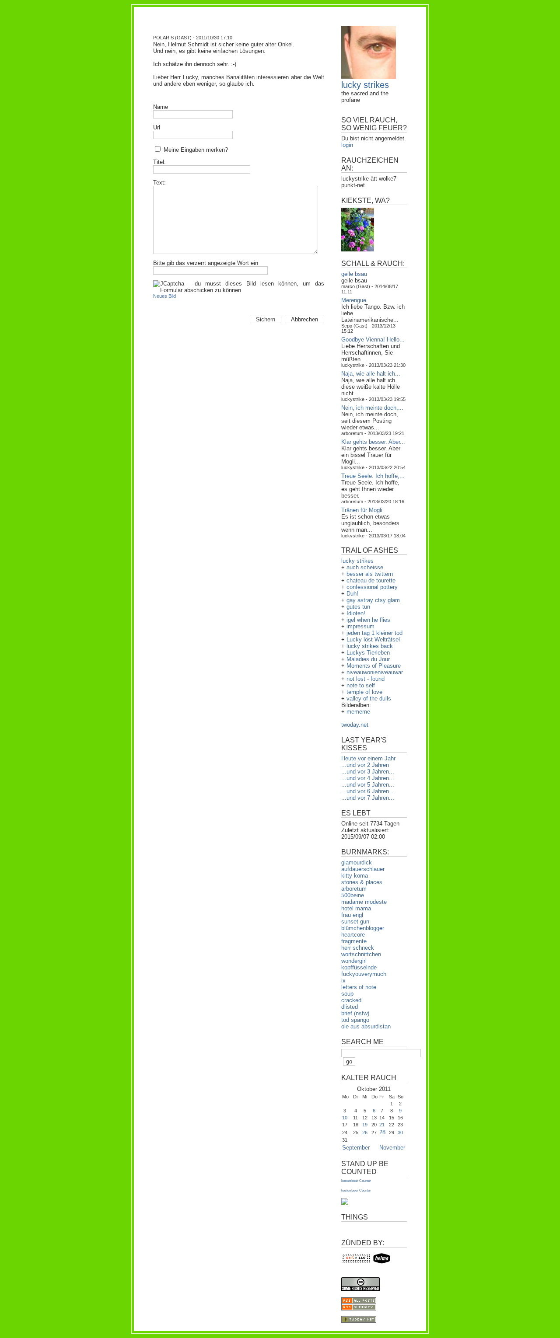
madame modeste (364, 902)
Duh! (352, 593)
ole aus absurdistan (366, 1026)
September (356, 1147)
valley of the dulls (368, 698)
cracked (351, 1000)
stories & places (361, 882)
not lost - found (365, 679)
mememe (358, 711)
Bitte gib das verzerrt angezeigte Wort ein (205, 263)
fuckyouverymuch (363, 974)
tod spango (355, 1020)
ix (343, 980)
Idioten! (355, 613)
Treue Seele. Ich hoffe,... (373, 476)
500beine (352, 895)
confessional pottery (372, 587)
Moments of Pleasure (373, 665)
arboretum (354, 888)
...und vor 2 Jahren (365, 765)
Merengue (353, 300)
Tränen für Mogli (361, 510)
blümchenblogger (362, 928)
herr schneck (357, 947)
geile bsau (354, 274)
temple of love (364, 692)
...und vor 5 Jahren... (367, 784)
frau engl (352, 915)
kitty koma (354, 875)
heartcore (353, 934)
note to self (360, 685)
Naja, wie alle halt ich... (370, 373)
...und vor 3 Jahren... (367, 771)
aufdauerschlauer (363, 869)
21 (382, 1124)
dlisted (349, 1007)
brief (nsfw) (355, 1013)
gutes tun (358, 606)
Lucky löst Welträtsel (373, 639)
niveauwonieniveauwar (374, 672)
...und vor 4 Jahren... (367, 778)
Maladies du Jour (368, 659)
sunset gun (355, 921)
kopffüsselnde (359, 967)
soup (347, 993)
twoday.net (354, 724)
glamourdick (356, 862)
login (347, 145)
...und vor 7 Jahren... (367, 797)
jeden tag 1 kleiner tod (374, 633)
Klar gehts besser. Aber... (373, 442)
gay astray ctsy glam (373, 600)
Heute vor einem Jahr (368, 758)
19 (365, 1124)
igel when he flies (368, 620)
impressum (360, 626)
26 (365, 1132)
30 (400, 1132)
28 (382, 1132)
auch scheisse (364, 567)
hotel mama (356, 908)
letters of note (358, 987)
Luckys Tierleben (368, 652)
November (392, 1147)
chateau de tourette (371, 580)
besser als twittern (369, 574)
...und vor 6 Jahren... (367, 791)
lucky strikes (365, 85)
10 (344, 1117)
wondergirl (354, 961)
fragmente (354, 941)
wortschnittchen (361, 954)
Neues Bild (164, 296)
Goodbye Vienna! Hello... (373, 339)
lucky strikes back (369, 646)
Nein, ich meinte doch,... (372, 407)
